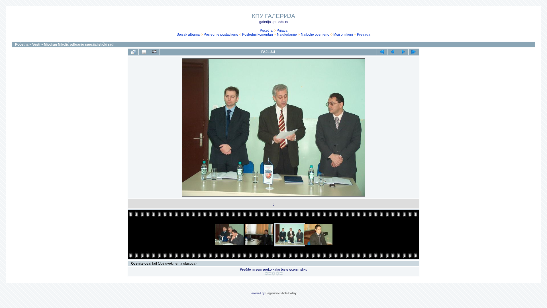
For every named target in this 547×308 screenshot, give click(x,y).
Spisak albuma (188, 35)
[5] (281, 273)
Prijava (282, 31)
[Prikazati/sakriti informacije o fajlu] (144, 52)
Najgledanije (287, 35)
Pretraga (363, 35)
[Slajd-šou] (154, 52)
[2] (270, 273)
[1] (266, 273)
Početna (266, 31)
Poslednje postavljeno (221, 35)
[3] (273, 273)
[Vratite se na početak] (382, 52)
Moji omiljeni (343, 35)
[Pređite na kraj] (414, 52)
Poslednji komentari (257, 35)
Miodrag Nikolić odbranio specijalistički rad (78, 44)
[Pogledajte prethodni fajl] (392, 52)
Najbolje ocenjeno (315, 35)
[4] (277, 273)
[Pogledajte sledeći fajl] (403, 52)
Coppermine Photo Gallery (281, 293)
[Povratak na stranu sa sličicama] (133, 52)
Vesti (36, 44)
